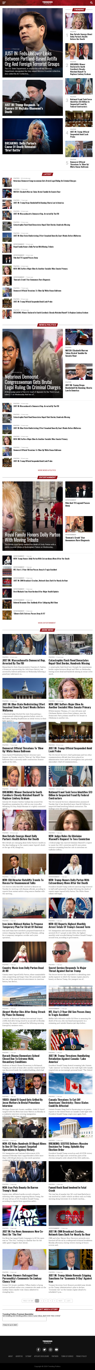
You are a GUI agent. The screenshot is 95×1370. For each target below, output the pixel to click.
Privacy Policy (81, 1356)
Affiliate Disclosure (41, 1356)
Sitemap (28, 1356)
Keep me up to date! (10, 1325)
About (10, 1356)
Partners (55, 1356)
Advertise (19, 1356)
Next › (61, 1301)
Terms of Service (67, 1356)
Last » (69, 1301)
